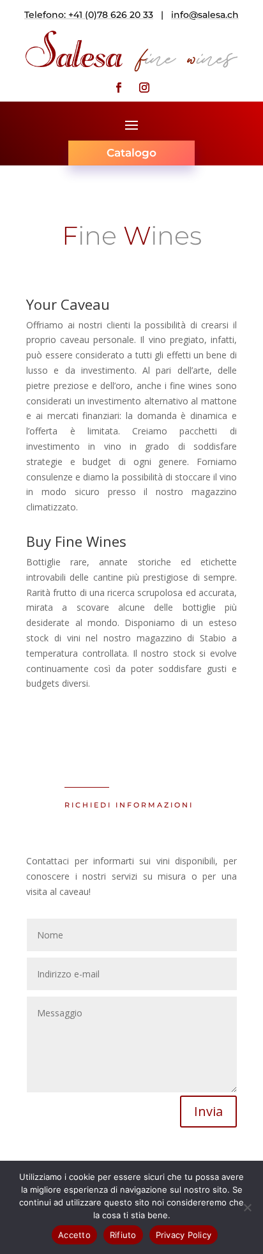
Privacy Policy (184, 1235)
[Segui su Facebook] (119, 87)
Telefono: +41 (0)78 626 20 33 (88, 14)
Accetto (74, 1235)
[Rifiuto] (247, 1207)
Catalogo (131, 152)
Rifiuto (123, 1235)
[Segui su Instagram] (144, 87)
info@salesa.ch (205, 14)
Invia (208, 1111)
